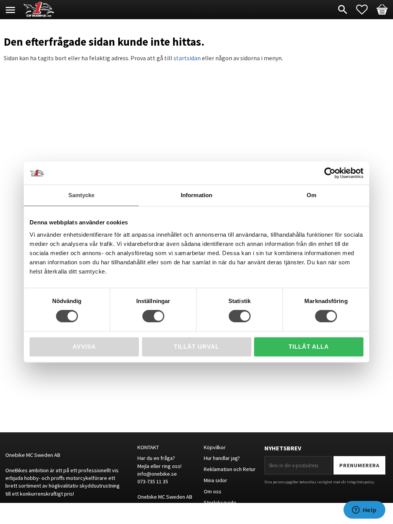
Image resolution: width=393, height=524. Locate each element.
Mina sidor (215, 480)
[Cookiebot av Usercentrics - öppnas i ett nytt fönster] (329, 173)
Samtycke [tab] (81, 195)
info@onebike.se (157, 473)
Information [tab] (196, 195)
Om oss (212, 491)
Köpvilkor (215, 447)
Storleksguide (220, 502)
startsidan (187, 58)
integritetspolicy (360, 482)
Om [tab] (311, 195)
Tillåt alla (309, 346)
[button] (365, 9)
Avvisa (84, 346)
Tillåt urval (196, 346)
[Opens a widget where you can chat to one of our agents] (364, 510)
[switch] (153, 316)
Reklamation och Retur (230, 469)
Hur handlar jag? (222, 458)
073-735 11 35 (152, 481)
